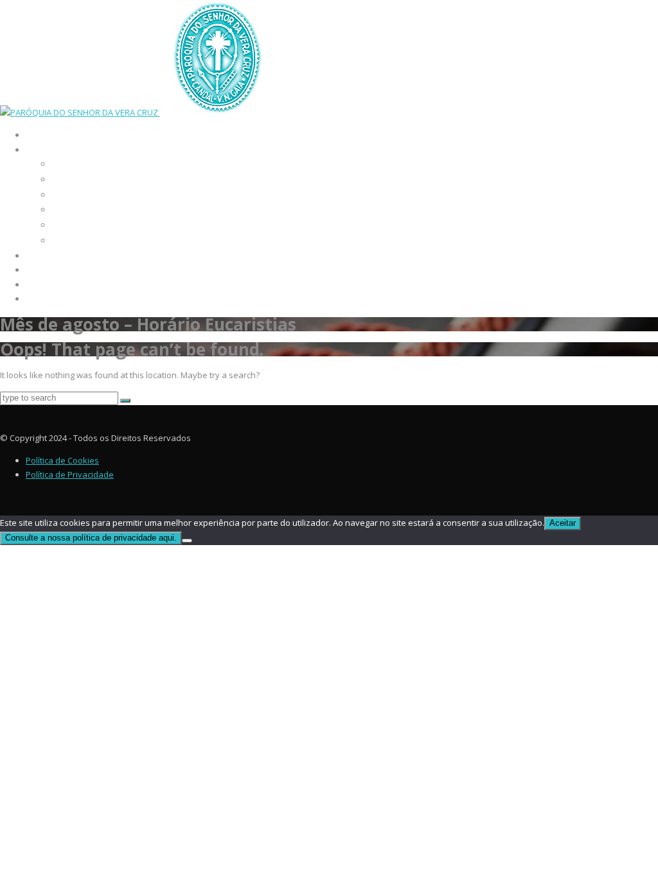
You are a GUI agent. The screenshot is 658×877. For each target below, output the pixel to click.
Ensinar (65, 195)
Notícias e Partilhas (75, 270)
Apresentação (75, 164)
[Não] (187, 541)
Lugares (65, 240)
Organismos (72, 179)
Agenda (44, 256)
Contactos (52, 299)
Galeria (45, 285)
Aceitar (562, 523)
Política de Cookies (62, 460)
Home (38, 135)
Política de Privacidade (70, 474)
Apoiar (63, 225)
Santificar (69, 209)
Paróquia (48, 150)
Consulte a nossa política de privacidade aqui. (91, 538)
